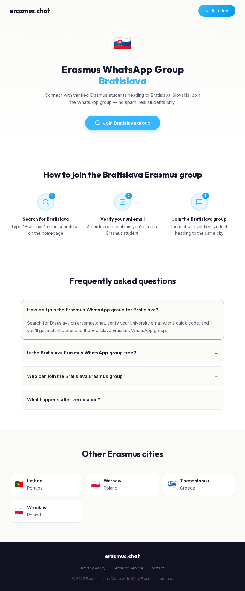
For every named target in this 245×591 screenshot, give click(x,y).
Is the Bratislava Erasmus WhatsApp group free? (81, 353)
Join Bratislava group (127, 123)
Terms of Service (128, 568)
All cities (220, 10)
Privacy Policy (93, 568)
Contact (157, 568)
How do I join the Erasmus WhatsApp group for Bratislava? (92, 310)
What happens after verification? (63, 399)
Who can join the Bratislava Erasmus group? (76, 376)
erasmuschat (30, 11)
